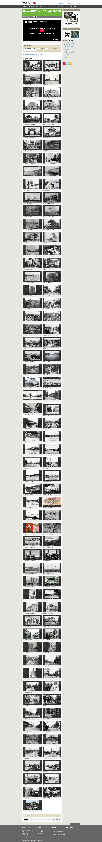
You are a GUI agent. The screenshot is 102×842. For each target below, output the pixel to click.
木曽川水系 (31, 6)
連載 (75, 6)
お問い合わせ (74, 3)
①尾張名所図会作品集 (27, 48)
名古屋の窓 (35, 16)
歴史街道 (25, 6)
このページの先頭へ (27, 815)
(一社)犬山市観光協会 (69, 42)
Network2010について (27, 831)
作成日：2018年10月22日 (27, 16)
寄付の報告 (25, 835)
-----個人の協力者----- (67, 61)
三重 (45, 6)
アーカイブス (56, 6)
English (78, 3)
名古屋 (50, 6)
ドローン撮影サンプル (42, 830)
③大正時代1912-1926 (44, 48)
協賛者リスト (25, 834)
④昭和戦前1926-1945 (52, 48)
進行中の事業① (41, 833)
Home (66, 3)
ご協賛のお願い (61, 3)
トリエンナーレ (69, 6)
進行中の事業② (41, 831)
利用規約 (69, 3)
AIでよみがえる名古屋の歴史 (58, 831)
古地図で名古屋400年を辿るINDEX (34, 54)
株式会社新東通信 (69, 46)
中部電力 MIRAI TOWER (70, 44)
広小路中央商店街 (69, 51)
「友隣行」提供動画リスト (28, 830)
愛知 (37, 6)
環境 (62, 6)
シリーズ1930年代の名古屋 (58, 832)
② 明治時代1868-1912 (36, 48)
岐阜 (41, 6)
